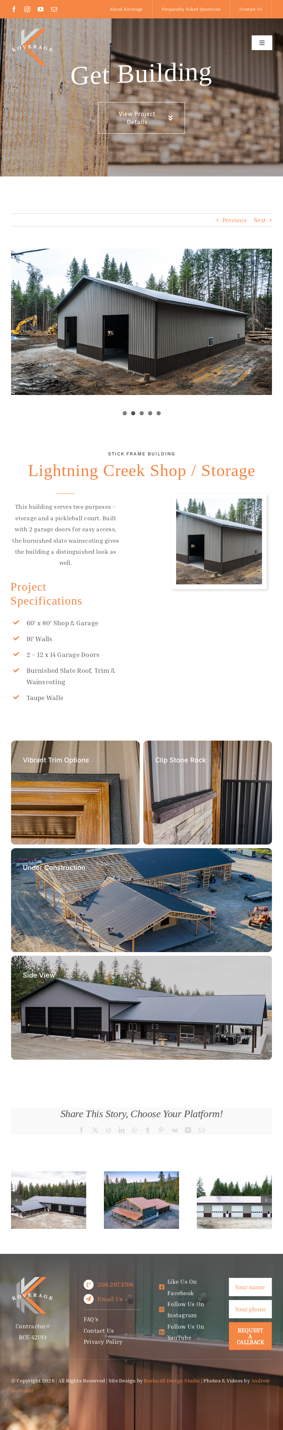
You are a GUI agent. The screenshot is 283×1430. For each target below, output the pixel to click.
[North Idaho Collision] (234, 1175)
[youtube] (40, 9)
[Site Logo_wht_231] (32, 30)
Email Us (110, 1299)
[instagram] (27, 9)
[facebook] (14, 9)
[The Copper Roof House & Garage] (141, 1175)
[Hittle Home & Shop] (48, 1175)
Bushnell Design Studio (172, 1380)
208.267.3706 (115, 1284)
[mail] (54, 9)
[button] (16, 1200)
